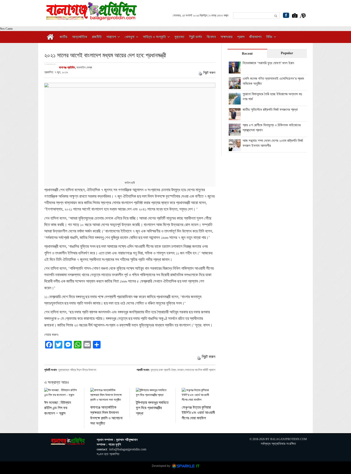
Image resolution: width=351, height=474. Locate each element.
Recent (247, 53)
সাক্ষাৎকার (226, 37)
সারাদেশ (111, 37)
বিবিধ (269, 37)
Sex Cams (6, 28)
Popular (287, 53)
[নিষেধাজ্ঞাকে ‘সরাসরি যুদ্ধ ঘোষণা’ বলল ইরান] (235, 71)
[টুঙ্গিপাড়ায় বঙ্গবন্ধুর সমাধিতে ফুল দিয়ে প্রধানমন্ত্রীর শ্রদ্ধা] (153, 392)
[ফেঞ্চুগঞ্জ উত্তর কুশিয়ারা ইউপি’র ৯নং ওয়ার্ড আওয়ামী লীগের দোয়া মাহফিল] (198, 395)
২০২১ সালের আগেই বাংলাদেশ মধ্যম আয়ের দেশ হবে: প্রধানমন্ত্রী (105, 55)
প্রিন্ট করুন (209, 72)
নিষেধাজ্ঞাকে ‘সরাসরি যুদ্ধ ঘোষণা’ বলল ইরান (268, 63)
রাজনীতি (97, 37)
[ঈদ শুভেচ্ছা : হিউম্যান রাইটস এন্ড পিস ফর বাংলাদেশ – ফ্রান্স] (61, 392)
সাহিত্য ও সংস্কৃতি (154, 37)
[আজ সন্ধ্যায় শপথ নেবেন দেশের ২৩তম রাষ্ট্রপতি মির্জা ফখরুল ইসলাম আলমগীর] (235, 148)
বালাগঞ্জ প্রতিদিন (67, 67)
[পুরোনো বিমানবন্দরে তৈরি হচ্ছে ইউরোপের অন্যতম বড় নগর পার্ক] (235, 102)
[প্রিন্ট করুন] (200, 72)
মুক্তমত (179, 37)
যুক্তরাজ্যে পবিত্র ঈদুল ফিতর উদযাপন (77, 370)
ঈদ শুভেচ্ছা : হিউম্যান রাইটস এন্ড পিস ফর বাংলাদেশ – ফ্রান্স (57, 408)
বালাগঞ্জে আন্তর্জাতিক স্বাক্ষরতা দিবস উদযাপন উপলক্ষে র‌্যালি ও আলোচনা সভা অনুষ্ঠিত (106, 415)
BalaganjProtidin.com (288, 439)
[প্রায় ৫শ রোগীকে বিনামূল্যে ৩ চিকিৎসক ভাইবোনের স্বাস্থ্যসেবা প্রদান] (235, 133)
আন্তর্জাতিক (79, 37)
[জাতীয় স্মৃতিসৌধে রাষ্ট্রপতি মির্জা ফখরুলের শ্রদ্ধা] (235, 117)
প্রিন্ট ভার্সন (195, 37)
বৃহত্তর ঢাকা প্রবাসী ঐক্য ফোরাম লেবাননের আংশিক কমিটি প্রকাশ (183, 370)
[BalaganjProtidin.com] (92, 17)
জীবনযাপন (255, 37)
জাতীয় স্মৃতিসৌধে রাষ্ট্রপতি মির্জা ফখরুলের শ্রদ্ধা (270, 109)
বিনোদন (211, 37)
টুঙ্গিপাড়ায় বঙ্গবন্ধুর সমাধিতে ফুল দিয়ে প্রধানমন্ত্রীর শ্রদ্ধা (152, 408)
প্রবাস (241, 37)
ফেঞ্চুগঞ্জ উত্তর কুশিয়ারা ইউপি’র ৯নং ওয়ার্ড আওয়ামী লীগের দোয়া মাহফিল (198, 412)
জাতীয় (63, 37)
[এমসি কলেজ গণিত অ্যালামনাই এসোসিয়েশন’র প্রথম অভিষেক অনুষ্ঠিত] (235, 86)
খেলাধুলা (129, 37)
